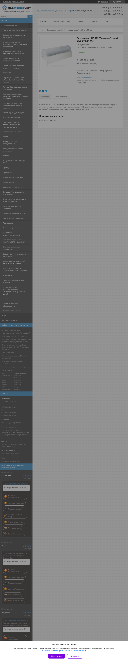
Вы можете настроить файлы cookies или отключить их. (63, 651)
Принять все (56, 656)
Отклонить (74, 656)
